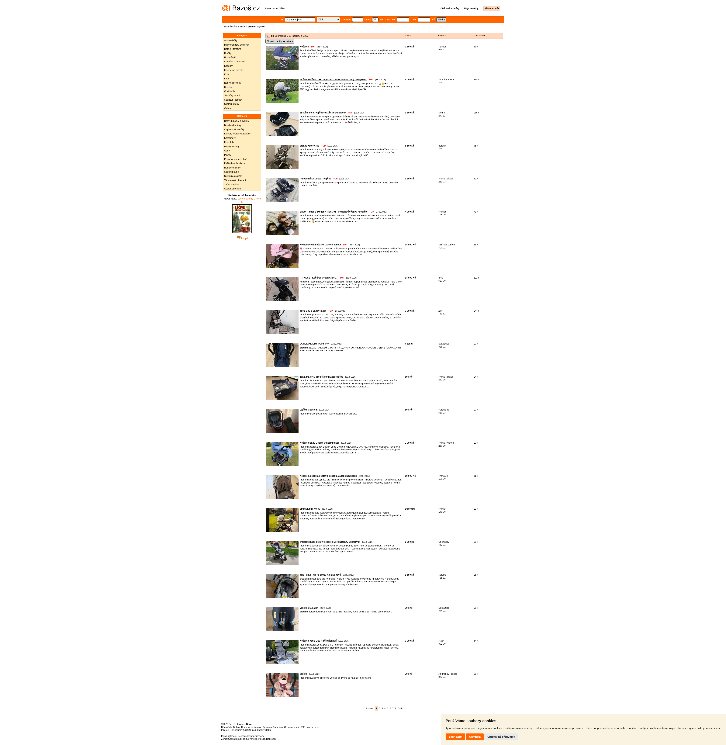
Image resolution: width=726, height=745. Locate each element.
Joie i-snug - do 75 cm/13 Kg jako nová (320, 574)
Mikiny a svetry (231, 146)
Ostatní (227, 108)
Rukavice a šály (232, 167)
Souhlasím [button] (455, 736)
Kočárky (228, 66)
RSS (303, 727)
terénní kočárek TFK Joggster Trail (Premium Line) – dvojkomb (333, 79)
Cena (408, 35)
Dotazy (236, 727)
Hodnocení (247, 727)
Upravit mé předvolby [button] (501, 736)
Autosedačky (230, 40)
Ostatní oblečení (232, 188)
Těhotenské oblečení (235, 180)
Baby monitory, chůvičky (236, 44)
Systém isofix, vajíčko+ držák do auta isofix (323, 112)
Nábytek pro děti (232, 82)
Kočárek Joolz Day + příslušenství (318, 640)
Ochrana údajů (291, 727)
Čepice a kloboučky (234, 129)
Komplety (229, 142)
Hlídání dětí (230, 57)
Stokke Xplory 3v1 (309, 145)
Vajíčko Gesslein (308, 409)
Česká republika (236, 739)
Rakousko (271, 739)
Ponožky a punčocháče (236, 159)
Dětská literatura (232, 49)
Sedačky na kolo (232, 95)
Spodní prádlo (231, 172)
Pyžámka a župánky (234, 163)
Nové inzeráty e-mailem (280, 41)
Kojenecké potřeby (234, 70)
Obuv (227, 150)
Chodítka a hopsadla (235, 61)
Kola (226, 74)
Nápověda (226, 727)
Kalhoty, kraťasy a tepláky (237, 133)
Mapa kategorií (229, 736)
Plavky (227, 155)
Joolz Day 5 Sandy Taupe (313, 311)
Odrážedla (229, 91)
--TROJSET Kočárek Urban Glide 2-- (319, 277)
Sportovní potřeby (233, 100)
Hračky (227, 53)
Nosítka (228, 87)
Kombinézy (230, 138)
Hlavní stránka (231, 26)
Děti (243, 26)
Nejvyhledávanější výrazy (251, 736)
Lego (227, 78)
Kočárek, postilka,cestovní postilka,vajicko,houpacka (328, 476)
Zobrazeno (479, 35)
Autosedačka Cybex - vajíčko (315, 178)
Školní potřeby (231, 104)
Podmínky (278, 727)
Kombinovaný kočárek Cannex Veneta (320, 244)
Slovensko (251, 739)
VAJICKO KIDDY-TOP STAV (314, 343)
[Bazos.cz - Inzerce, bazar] (241, 10)
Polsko (261, 739)
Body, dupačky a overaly (236, 121)
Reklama (267, 727)
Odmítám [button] (475, 736)
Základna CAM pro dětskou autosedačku (321, 377)
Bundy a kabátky (232, 125)
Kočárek (304, 46)
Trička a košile (231, 184)
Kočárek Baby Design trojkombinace (319, 443)
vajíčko (303, 674)
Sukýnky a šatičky (233, 176)
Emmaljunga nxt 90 (310, 509)
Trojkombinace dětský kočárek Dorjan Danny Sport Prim (330, 542)
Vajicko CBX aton (309, 608)
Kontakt (257, 727)
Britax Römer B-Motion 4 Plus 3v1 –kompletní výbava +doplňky (334, 211)
